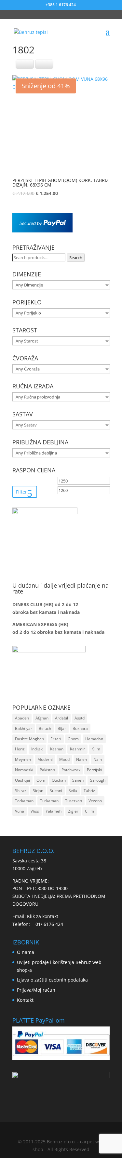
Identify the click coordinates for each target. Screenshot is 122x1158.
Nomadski (24, 770)
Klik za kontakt (42, 916)
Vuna (19, 811)
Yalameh (53, 811)
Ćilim (89, 811)
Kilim (95, 749)
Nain (97, 759)
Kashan (56, 749)
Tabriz (89, 790)
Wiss (35, 811)
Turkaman (49, 800)
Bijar (62, 728)
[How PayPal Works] (42, 231)
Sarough (97, 780)
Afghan (41, 718)
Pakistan (47, 770)
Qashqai (22, 780)
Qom (40, 780)
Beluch (45, 728)
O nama (25, 952)
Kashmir (77, 749)
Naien (81, 759)
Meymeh (23, 759)
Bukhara (80, 728)
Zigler (73, 811)
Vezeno (95, 800)
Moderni (45, 759)
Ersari (55, 739)
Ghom (73, 739)
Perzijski (94, 770)
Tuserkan (73, 800)
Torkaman (24, 800)
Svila (73, 790)
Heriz (20, 749)
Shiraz (20, 790)
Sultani (56, 790)
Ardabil (61, 718)
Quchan (59, 780)
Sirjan (38, 790)
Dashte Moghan (29, 739)
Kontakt (25, 1000)
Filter (21, 492)
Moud (64, 759)
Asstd (80, 718)
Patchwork (70, 770)
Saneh (78, 780)
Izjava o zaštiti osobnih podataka (52, 980)
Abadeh (22, 718)
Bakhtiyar (23, 728)
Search (75, 257)
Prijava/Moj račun (36, 990)
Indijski (37, 749)
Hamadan (94, 739)
